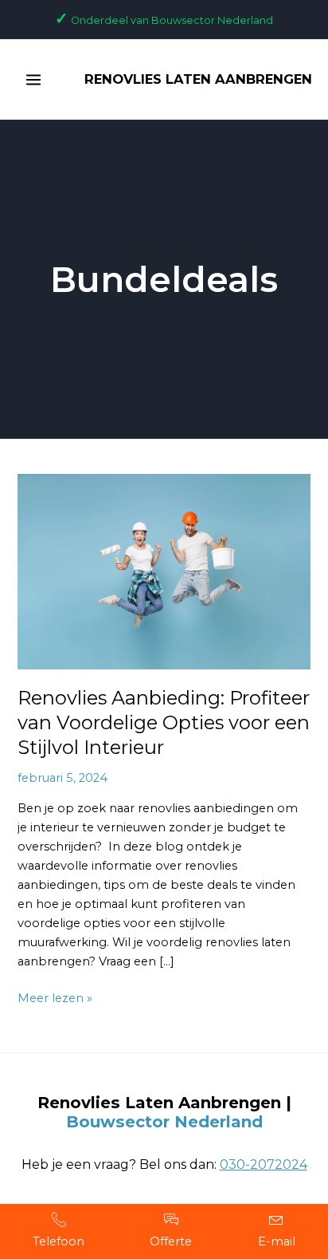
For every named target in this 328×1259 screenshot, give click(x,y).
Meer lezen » (55, 997)
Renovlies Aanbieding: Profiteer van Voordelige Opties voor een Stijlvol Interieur (164, 722)
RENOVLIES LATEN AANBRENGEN (198, 79)
